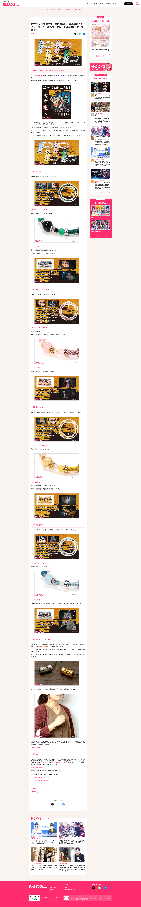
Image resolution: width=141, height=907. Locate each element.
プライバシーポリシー (55, 897)
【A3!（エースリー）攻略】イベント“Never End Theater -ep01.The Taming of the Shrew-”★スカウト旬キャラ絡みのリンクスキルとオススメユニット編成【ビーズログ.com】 (102, 119)
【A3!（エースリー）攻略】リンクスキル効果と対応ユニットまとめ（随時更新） (102, 97)
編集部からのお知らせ (70, 890)
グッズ (115, 3)
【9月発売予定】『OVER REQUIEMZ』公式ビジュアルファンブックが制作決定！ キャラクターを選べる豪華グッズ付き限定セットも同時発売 (102, 185)
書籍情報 (108, 3)
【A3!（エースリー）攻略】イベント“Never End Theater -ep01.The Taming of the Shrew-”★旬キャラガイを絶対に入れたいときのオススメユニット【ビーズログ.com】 (72, 868)
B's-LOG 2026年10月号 (100, 50)
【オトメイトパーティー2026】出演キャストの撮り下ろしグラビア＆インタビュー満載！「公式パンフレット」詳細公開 (44, 867)
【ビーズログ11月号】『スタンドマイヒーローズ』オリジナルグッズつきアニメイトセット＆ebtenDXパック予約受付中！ (44, 842)
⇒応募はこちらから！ (37, 748)
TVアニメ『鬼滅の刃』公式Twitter (40, 780)
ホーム (30, 9)
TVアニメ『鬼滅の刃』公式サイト (40, 777)
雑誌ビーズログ (98, 3)
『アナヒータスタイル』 (59, 762)
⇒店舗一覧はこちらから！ (38, 767)
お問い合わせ (45, 897)
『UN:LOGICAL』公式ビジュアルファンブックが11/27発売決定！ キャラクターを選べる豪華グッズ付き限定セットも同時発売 (72, 842)
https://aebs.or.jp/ (84, 899)
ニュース (89, 3)
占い (120, 3)
